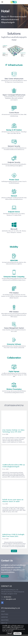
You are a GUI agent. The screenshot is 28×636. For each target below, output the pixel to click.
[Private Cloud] (14, 175)
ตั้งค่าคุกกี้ (9, 633)
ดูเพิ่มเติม (14, 551)
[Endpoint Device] (14, 207)
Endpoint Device (14, 212)
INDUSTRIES (5, 620)
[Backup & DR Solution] (14, 125)
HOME (3, 611)
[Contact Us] (5, 576)
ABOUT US (4, 623)
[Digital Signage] (14, 367)
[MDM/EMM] (14, 256)
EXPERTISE (4, 617)
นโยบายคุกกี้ (10, 630)
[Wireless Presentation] (14, 384)
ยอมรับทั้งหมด (17, 633)
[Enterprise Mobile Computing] (14, 272)
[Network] (14, 191)
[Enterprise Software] (14, 339)
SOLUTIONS (4, 614)
